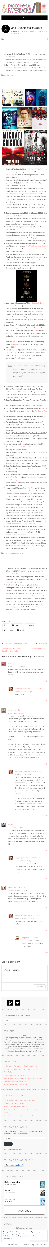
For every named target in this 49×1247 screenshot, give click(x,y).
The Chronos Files (26, 447)
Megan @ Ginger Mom (16, 887)
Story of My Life (9, 1199)
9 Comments (42, 644)
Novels (26, 31)
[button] (7, 98)
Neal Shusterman (11, 1192)
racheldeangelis (14, 710)
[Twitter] (17, 1003)
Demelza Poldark (38, 303)
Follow (8, 1144)
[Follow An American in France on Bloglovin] (13, 1166)
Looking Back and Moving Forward (16, 1075)
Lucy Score (9, 1201)
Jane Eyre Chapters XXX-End (14, 1103)
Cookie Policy (7, 1238)
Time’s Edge (10, 175)
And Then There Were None (35, 246)
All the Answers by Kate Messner (15, 1107)
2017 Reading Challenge (38, 649)
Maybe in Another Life (12, 1182)
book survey (18, 644)
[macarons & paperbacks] (24, 14)
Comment (39, 987)
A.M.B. (10, 663)
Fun (19, 31)
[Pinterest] (10, 1003)
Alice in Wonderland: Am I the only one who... (19, 1116)
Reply (46, 681)
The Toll (7, 1191)
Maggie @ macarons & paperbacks (28, 688)
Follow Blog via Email (16, 1127)
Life (22, 31)
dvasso (10, 825)
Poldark (36, 330)
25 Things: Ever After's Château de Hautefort (19, 1100)
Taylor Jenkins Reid (11, 1184)
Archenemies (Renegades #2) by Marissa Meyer (21, 1066)
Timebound (14, 344)
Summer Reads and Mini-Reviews (15, 1084)
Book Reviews (9, 644)
